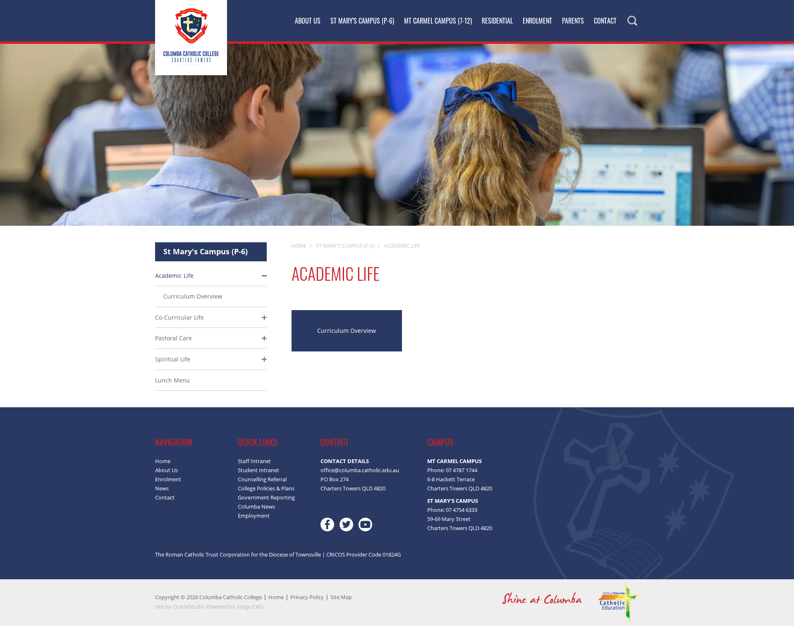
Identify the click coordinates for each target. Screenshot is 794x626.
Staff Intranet (254, 461)
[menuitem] (211, 328)
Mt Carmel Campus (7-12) (438, 21)
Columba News (256, 506)
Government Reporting (266, 497)
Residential (497, 21)
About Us (307, 21)
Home (162, 461)
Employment (254, 515)
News (162, 488)
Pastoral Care (173, 338)
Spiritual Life (172, 359)
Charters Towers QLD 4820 (459, 488)
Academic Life (174, 276)
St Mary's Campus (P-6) (362, 21)
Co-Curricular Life (179, 317)
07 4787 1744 (461, 470)
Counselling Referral (262, 479)
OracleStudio (189, 606)
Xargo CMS (250, 606)
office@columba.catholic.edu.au (359, 470)
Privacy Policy (307, 597)
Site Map (341, 597)
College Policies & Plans (266, 488)
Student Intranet (258, 470)
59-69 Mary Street (449, 519)
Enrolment (537, 21)
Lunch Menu (172, 380)
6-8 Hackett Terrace (451, 479)
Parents (573, 21)
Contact (605, 21)
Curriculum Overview (192, 296)
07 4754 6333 (461, 510)
